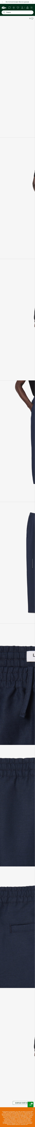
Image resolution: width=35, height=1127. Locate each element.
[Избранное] (18, 7)
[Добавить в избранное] (32, 18)
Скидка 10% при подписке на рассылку (17, 2)
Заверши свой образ (22, 1103)
